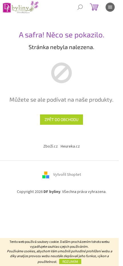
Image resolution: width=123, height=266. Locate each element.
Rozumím (70, 261)
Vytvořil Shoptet (67, 175)
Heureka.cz (70, 146)
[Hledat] (80, 7)
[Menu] (110, 7)
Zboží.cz (50, 146)
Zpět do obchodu (61, 119)
